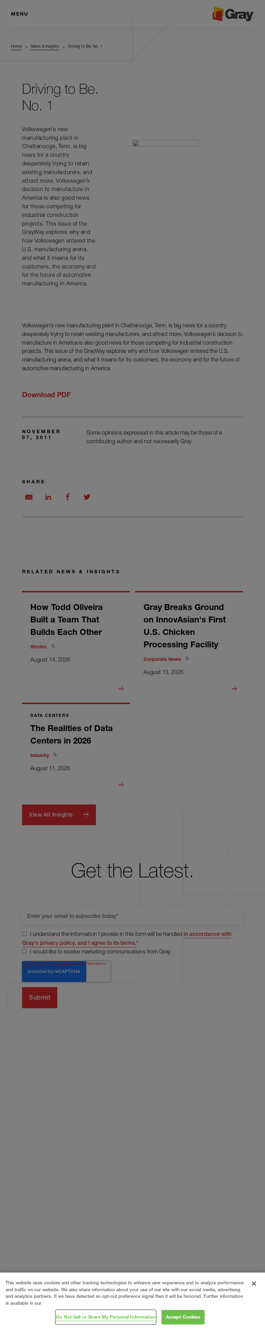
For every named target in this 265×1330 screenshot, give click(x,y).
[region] (132, 1301)
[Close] (254, 1283)
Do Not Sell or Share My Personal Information (106, 1317)
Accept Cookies (183, 1317)
